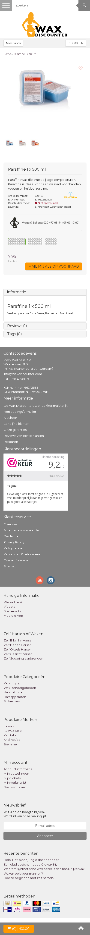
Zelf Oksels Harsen (18, 649)
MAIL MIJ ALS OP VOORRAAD (53, 266)
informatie (16, 292)
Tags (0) (14, 334)
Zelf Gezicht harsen (18, 654)
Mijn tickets (12, 778)
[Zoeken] (84, 5)
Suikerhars (12, 701)
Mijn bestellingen (16, 773)
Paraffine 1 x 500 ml (25, 54)
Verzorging (12, 683)
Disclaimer (12, 536)
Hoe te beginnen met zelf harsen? (29, 878)
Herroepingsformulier (20, 411)
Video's (9, 606)
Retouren (11, 442)
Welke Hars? (13, 602)
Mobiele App (13, 615)
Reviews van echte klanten (24, 436)
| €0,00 (21, 929)
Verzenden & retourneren (23, 554)
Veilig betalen (14, 548)
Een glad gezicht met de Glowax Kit (30, 864)
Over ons (10, 524)
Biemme (10, 744)
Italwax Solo (13, 730)
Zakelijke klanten (17, 423)
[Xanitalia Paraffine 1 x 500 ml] (45, 99)
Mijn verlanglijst (15, 782)
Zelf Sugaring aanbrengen (23, 658)
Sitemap (10, 566)
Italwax (9, 726)
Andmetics (12, 739)
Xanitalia (10, 735)
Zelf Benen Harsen (18, 645)
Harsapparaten (15, 697)
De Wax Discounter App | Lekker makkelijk (36, 405)
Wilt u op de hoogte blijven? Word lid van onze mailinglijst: (25, 814)
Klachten (10, 417)
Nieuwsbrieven (15, 787)
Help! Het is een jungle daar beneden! (32, 860)
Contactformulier (17, 560)
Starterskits (12, 611)
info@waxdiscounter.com (22, 374)
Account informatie (18, 769)
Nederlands (13, 43)
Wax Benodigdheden (20, 688)
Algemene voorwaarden (22, 530)
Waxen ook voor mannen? (23, 873)
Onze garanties (15, 430)
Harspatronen (14, 692)
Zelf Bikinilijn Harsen (18, 640)
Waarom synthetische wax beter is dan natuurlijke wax (44, 869)
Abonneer (45, 836)
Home (7, 54)
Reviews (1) (17, 326)
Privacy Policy (14, 542)
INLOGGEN (75, 43)
